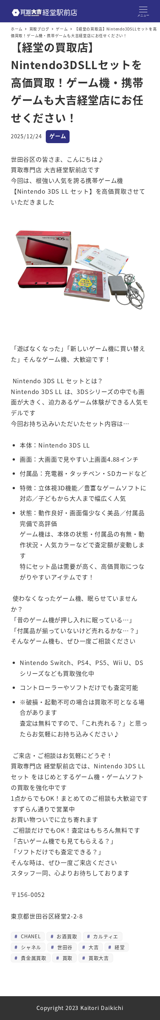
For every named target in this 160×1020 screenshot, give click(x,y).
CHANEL (30, 936)
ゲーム (57, 136)
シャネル (30, 946)
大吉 (93, 946)
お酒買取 (66, 936)
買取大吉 (98, 957)
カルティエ (104, 936)
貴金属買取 (33, 957)
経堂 (119, 946)
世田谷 (64, 946)
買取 (67, 957)
